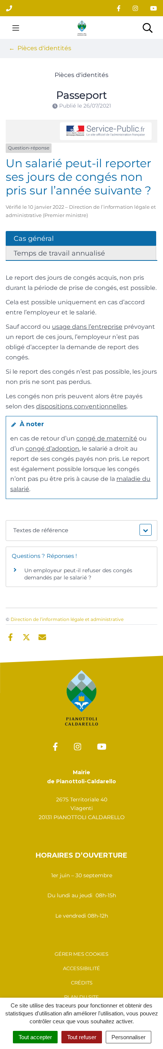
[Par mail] (42, 636)
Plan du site (81, 997)
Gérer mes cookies (81, 954)
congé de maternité (106, 438)
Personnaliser (128, 1037)
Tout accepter (35, 1037)
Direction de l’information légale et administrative (67, 619)
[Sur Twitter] (26, 636)
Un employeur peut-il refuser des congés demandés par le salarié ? (78, 574)
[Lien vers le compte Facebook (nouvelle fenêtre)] (119, 8)
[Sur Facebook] (10, 636)
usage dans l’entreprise (87, 326)
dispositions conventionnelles (81, 406)
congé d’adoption (52, 448)
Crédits (81, 983)
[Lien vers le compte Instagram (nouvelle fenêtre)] (135, 8)
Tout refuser (81, 1037)
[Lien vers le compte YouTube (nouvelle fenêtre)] (153, 8)
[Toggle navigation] (15, 27)
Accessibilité (81, 968)
